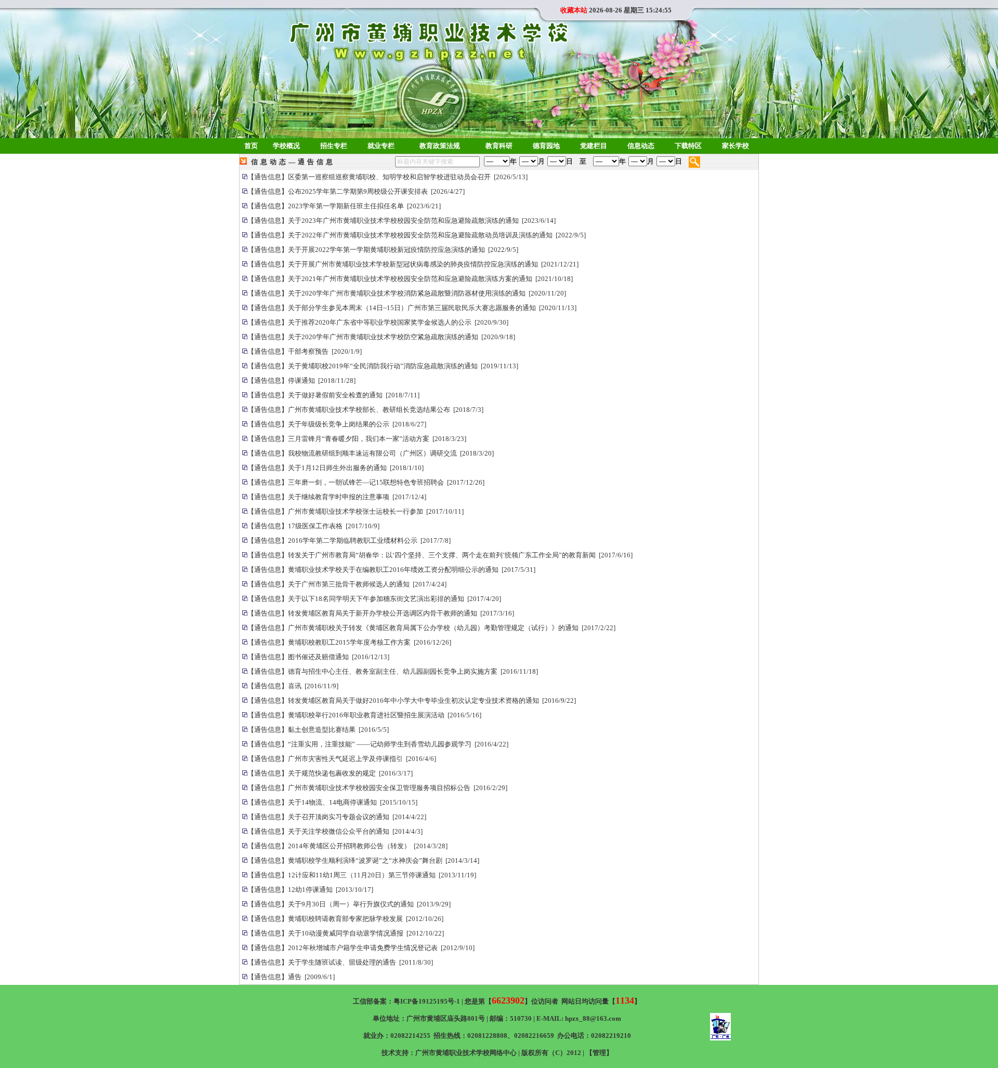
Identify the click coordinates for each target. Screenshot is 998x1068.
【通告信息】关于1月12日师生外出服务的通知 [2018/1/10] (335, 468)
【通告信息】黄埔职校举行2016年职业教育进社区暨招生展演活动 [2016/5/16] (364, 715)
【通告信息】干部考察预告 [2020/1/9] (304, 351)
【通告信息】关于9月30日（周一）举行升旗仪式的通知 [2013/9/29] (349, 904)
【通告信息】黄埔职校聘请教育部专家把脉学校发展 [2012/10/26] (345, 919)
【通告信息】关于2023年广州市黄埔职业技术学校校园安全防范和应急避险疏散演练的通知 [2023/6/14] (401, 220)
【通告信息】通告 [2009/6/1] (291, 977)
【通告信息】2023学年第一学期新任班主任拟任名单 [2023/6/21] (344, 206)
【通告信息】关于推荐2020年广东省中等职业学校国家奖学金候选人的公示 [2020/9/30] (377, 322)
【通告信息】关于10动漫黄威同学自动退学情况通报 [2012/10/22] (345, 933)
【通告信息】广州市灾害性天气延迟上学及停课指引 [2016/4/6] (341, 759)
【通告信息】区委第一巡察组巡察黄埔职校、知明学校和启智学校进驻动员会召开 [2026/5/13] (387, 177)
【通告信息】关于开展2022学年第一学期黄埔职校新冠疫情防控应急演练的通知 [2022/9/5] (382, 249)
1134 (624, 1000)
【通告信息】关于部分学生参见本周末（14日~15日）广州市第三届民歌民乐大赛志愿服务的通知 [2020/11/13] (411, 308)
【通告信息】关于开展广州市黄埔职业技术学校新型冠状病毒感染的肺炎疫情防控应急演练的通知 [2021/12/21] (413, 264)
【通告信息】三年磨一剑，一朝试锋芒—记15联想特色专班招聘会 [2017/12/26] (365, 482)
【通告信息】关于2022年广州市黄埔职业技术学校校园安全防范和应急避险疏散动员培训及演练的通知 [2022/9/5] (416, 235)
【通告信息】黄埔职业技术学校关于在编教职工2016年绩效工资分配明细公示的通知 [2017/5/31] (391, 569)
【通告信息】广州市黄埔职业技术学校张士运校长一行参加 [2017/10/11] (355, 511)
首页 (251, 146)
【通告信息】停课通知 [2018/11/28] (301, 380)
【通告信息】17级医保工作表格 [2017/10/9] (313, 526)
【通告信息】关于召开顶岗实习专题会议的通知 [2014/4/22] (336, 817)
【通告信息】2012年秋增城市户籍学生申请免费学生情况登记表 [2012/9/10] (361, 948)
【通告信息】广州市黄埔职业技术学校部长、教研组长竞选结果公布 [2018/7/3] (365, 409)
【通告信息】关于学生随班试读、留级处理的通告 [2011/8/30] (340, 962)
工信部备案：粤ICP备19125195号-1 (406, 1001)
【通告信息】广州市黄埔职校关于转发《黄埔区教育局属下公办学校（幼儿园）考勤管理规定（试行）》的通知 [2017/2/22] (431, 628)
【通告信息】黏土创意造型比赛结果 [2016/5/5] (318, 729)
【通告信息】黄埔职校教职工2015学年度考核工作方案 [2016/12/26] (349, 642)
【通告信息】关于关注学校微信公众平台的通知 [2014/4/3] (335, 831)
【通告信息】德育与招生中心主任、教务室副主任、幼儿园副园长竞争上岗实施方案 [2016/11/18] (392, 671)
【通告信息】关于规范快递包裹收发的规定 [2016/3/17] (330, 773)
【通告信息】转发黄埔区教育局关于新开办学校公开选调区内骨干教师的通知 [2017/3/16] (380, 613)
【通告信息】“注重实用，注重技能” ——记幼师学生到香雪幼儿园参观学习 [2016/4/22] (377, 744)
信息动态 (269, 162)
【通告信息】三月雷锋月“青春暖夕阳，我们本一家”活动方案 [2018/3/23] (356, 439)
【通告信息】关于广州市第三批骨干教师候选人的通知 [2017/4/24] (347, 584)
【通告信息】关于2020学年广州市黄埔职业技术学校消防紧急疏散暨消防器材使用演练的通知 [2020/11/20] (406, 293)
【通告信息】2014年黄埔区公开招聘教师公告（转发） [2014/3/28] (347, 846)
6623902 (508, 1000)
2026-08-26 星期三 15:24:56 (630, 10)
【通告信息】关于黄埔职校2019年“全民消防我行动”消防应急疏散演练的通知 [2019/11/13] (382, 366)
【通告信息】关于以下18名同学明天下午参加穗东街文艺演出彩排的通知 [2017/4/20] (374, 599)
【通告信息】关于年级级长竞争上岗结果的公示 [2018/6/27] (336, 424)
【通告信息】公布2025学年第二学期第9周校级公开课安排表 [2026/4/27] (356, 191)
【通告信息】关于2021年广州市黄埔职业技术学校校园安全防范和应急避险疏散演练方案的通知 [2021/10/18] (410, 279)
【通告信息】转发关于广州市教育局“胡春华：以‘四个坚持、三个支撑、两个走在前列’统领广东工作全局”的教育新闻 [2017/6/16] (440, 555)
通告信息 (316, 162)
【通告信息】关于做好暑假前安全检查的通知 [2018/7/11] (333, 395)
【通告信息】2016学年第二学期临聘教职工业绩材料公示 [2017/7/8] (349, 540)
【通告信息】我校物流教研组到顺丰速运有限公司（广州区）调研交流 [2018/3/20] (370, 453)
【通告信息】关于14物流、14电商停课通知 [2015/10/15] (332, 802)
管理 (599, 1053)
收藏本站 (573, 10)
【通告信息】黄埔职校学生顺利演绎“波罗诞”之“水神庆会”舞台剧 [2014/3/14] (363, 860)
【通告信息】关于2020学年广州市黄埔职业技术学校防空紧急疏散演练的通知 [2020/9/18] (381, 337)
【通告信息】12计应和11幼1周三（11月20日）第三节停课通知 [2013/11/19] (361, 875)
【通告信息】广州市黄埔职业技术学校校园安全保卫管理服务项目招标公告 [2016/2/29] (377, 788)
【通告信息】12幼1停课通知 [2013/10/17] (310, 889)
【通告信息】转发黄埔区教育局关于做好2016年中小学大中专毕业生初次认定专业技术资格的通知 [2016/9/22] (411, 700)
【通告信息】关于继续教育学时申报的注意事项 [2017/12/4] (336, 497)
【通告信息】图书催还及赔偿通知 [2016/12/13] (318, 657)
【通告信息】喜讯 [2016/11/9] (292, 686)
